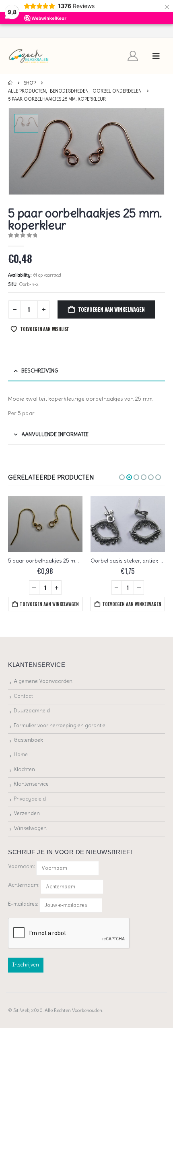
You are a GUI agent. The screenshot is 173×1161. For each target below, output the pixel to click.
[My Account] (133, 56)
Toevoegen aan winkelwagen (111, 309)
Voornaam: (21, 866)
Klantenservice (31, 783)
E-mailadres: (23, 903)
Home (21, 754)
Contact (23, 696)
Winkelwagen (30, 828)
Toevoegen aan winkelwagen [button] (49, 604)
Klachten (24, 769)
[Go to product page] (45, 524)
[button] (156, 56)
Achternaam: (23, 885)
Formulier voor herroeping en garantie (59, 725)
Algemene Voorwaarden (43, 681)
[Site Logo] (28, 56)
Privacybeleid (30, 798)
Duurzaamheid (32, 710)
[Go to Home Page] (10, 83)
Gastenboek (28, 740)
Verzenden (27, 813)
